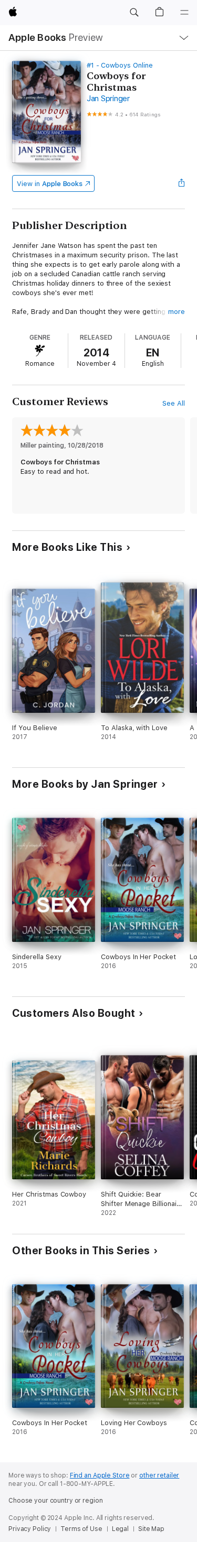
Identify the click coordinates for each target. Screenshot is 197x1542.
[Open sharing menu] (182, 183)
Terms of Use (81, 1529)
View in (49, 184)
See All (173, 403)
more (176, 312)
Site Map (151, 1529)
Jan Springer (108, 98)
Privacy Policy (29, 1529)
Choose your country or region (55, 1500)
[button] (134, 12)
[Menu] (184, 12)
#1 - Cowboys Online (120, 65)
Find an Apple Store (100, 1475)
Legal (120, 1529)
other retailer (159, 1475)
